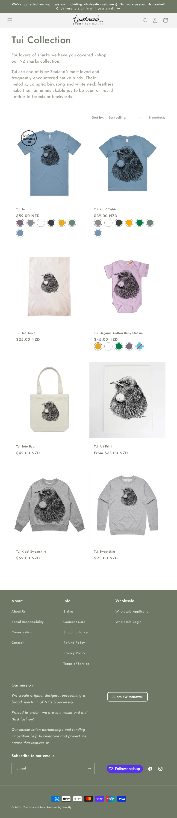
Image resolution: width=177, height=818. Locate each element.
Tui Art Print (103, 446)
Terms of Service (76, 663)
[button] (10, 20)
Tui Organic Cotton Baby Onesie (118, 333)
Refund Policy (74, 642)
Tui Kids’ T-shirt (106, 209)
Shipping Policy (75, 632)
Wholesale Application (133, 611)
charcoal (51, 222)
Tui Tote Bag (25, 446)
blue (20, 233)
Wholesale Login (128, 621)
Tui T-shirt (23, 209)
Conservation (22, 632)
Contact (18, 642)
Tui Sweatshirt (104, 552)
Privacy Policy (74, 653)
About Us (19, 611)
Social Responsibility (28, 621)
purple (20, 222)
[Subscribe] (89, 768)
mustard (62, 222)
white (41, 222)
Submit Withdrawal (127, 697)
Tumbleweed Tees (35, 807)
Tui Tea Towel (26, 333)
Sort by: (98, 117)
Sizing (68, 611)
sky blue (140, 346)
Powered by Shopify (59, 807)
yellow (98, 346)
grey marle (31, 222)
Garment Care (74, 621)
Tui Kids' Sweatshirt (31, 552)
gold (129, 222)
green (140, 222)
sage (72, 222)
